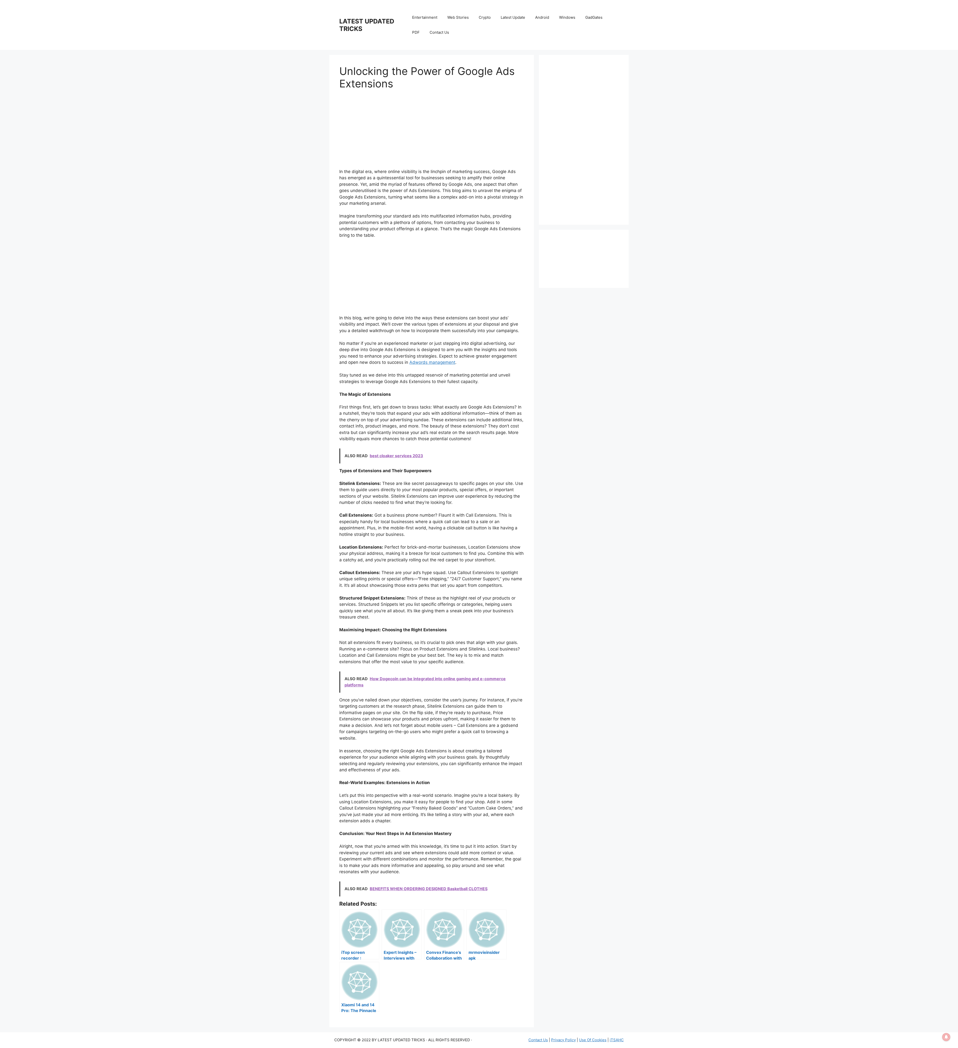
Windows (567, 17)
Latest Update (513, 17)
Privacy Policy (563, 1040)
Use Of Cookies (592, 1040)
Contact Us (439, 32)
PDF (416, 32)
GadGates (593, 17)
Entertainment (424, 17)
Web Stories (458, 17)
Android (542, 17)
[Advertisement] (431, 134)
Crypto (485, 17)
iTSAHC (617, 1040)
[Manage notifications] (946, 1037)
